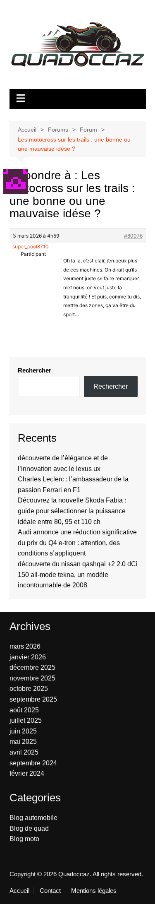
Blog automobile (33, 817)
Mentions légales (94, 890)
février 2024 (27, 773)
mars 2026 (25, 646)
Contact (50, 890)
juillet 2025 (26, 720)
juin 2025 (23, 731)
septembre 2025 (33, 699)
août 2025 (24, 710)
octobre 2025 (29, 688)
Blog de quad (29, 828)
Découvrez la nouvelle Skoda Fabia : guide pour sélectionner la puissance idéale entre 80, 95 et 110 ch (72, 511)
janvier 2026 (28, 657)
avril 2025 (24, 752)
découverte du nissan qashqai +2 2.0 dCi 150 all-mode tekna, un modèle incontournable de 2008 (78, 574)
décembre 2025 (32, 667)
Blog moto (24, 838)
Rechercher (34, 370)
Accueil (19, 890)
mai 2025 (23, 741)
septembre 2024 (33, 763)
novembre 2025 (32, 678)
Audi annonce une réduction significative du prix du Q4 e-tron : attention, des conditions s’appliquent (77, 543)
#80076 (133, 236)
